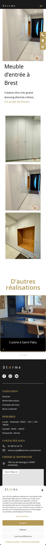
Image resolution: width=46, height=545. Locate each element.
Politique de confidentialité (30, 542)
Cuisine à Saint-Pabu (23, 342)
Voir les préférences (23, 536)
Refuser (23, 529)
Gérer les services (22, 516)
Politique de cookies (12, 542)
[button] (42, 490)
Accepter (23, 523)
